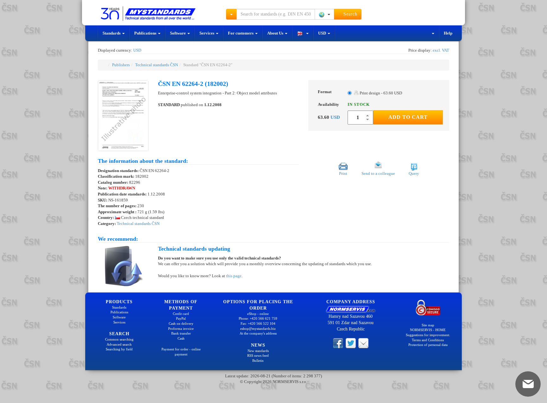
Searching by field (119, 349)
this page (234, 275)
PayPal (181, 318)
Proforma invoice (181, 328)
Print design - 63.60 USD (380, 93)
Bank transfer (181, 333)
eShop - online (258, 314)
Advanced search (119, 344)
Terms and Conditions (428, 340)
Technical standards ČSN (156, 64)
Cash (181, 338)
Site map (428, 325)
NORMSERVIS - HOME (428, 330)
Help (448, 33)
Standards (112, 33)
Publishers (121, 64)
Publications (145, 33)
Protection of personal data (428, 345)
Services (207, 33)
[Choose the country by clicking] (324, 14)
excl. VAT (441, 50)
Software (178, 33)
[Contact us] (363, 343)
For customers (241, 33)
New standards (258, 351)
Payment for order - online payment (181, 351)
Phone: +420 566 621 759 (258, 318)
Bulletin (258, 360)
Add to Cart (408, 117)
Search (349, 14)
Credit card (181, 314)
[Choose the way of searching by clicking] (231, 14)
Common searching (119, 339)
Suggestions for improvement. (428, 335)
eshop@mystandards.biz (258, 328)
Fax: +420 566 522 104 (258, 323)
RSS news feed (258, 355)
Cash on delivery (181, 323)
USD (322, 33)
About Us (275, 33)
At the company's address (258, 333)
